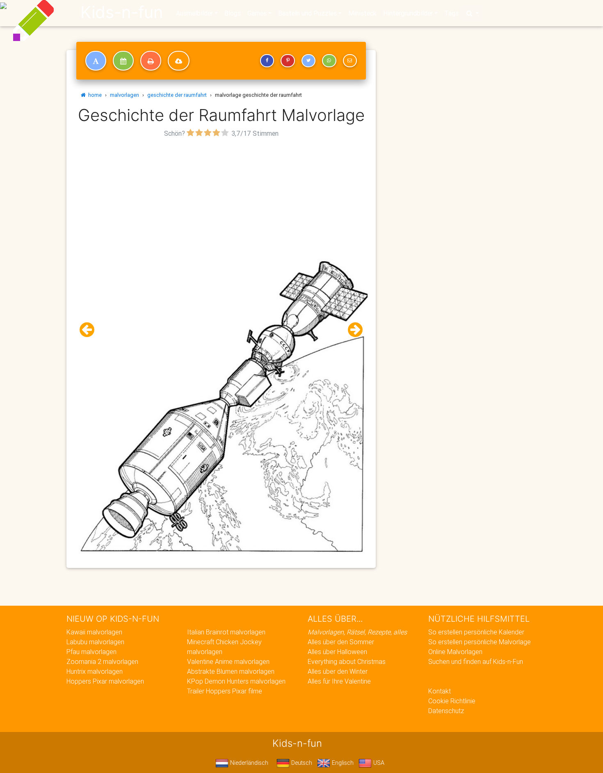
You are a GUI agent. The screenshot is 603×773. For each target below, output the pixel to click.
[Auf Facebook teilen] (267, 60)
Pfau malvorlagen (91, 652)
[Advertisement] (221, 197)
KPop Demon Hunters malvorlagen (236, 681)
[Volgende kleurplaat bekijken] (352, 330)
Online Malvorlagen (455, 652)
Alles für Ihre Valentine (339, 681)
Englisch (342, 762)
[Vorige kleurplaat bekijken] (90, 330)
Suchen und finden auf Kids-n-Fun (475, 661)
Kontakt (439, 691)
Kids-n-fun (121, 12)
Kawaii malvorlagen (94, 632)
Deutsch (301, 762)
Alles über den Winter (338, 671)
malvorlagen (124, 94)
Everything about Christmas (347, 661)
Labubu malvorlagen (95, 642)
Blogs (232, 13)
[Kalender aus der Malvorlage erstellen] (123, 61)
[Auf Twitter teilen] (308, 60)
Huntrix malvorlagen (94, 671)
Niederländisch (248, 762)
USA (378, 762)
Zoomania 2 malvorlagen (102, 661)
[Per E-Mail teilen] (350, 60)
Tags (451, 13)
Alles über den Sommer (341, 642)
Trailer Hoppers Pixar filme (224, 691)
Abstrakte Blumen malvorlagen (230, 671)
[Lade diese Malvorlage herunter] (179, 61)
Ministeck (362, 13)
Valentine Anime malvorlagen (228, 661)
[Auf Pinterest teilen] (288, 60)
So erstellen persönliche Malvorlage (479, 642)
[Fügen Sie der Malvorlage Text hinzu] (95, 61)
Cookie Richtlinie (451, 701)
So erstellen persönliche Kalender (476, 632)
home (94, 94)
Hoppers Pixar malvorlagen (105, 681)
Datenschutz (446, 711)
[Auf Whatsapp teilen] (329, 60)
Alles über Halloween (337, 652)
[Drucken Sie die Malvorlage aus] (150, 61)
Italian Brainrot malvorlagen (226, 632)
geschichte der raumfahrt (177, 94)
